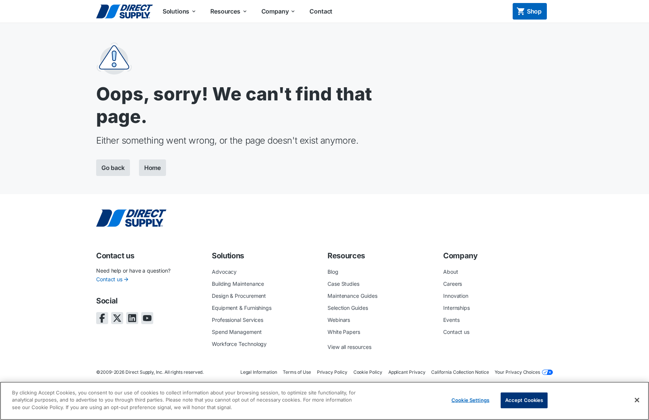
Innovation (455, 296)
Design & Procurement (239, 296)
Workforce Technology (239, 344)
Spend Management (237, 332)
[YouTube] (147, 318)
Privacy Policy (332, 372)
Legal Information (258, 372)
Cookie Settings (470, 400)
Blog (333, 271)
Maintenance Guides (352, 296)
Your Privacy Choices (517, 372)
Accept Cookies (524, 400)
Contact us (109, 279)
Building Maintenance (238, 284)
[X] (117, 318)
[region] (324, 401)
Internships (456, 308)
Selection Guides (348, 308)
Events (451, 320)
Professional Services (237, 320)
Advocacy (224, 271)
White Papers (344, 332)
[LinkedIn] (132, 318)
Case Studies (343, 284)
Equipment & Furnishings (242, 308)
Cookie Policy (367, 372)
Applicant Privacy (407, 372)
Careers (452, 284)
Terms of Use (297, 372)
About (450, 271)
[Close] (637, 400)
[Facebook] (102, 318)
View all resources (349, 347)
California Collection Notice (460, 372)
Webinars (339, 320)
